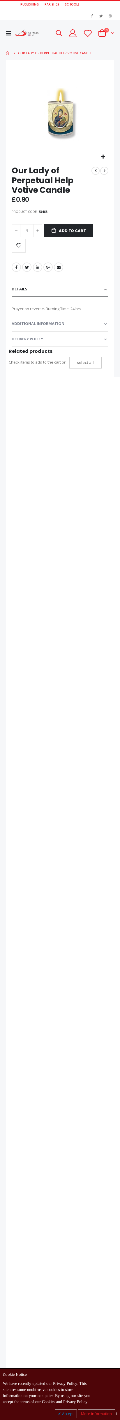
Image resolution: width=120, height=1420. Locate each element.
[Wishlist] (87, 33)
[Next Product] (104, 171)
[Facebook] (92, 16)
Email (58, 267)
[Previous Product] (95, 171)
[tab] (60, 289)
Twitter (26, 267)
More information (96, 1413)
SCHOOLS (72, 4)
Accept (67, 1413)
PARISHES (52, 4)
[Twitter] (101, 16)
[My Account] (72, 33)
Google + (48, 267)
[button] (103, 157)
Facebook (16, 267)
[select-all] (85, 363)
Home (8, 53)
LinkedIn (37, 267)
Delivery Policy (27, 338)
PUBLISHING (29, 4)
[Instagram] (110, 16)
